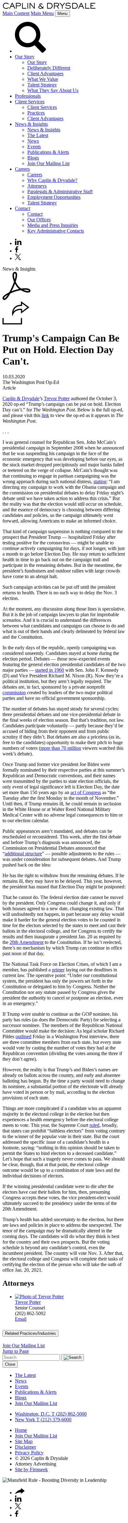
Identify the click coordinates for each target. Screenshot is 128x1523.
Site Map (24, 1441)
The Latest (37, 135)
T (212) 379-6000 (53, 1419)
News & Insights (31, 124)
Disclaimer (25, 1447)
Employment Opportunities (53, 197)
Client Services (29, 101)
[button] (16, 323)
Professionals (28, 96)
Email (20, 1319)
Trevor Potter (57, 398)
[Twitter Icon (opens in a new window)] (18, 258)
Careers (22, 169)
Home (21, 1430)
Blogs (33, 157)
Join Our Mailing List (48, 163)
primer (58, 969)
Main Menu (42, 13)
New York (25, 1419)
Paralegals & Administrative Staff (60, 191)
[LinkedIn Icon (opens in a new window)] (18, 243)
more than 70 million (60, 748)
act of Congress (86, 792)
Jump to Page (15, 1351)
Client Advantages (45, 73)
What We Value (42, 79)
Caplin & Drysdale (20, 398)
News (33, 141)
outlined (23, 1036)
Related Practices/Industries (30, 1333)
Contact (22, 208)
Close (10, 1364)
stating (100, 481)
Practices (36, 112)
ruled (94, 1125)
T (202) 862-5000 (68, 1414)
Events (34, 146)
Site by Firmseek (31, 1469)
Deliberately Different (48, 68)
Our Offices (39, 219)
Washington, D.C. (32, 1414)
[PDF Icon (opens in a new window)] (16, 298)
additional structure (23, 853)
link (45, 415)
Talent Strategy (42, 84)
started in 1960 (49, 670)
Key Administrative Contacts (55, 230)
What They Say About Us (52, 90)
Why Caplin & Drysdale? (52, 180)
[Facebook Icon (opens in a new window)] (16, 250)
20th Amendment (26, 942)
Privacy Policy (29, 1452)
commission (14, 692)
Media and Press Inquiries (52, 225)
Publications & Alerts (48, 152)
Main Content (16, 13)
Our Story (24, 56)
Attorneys (37, 186)
